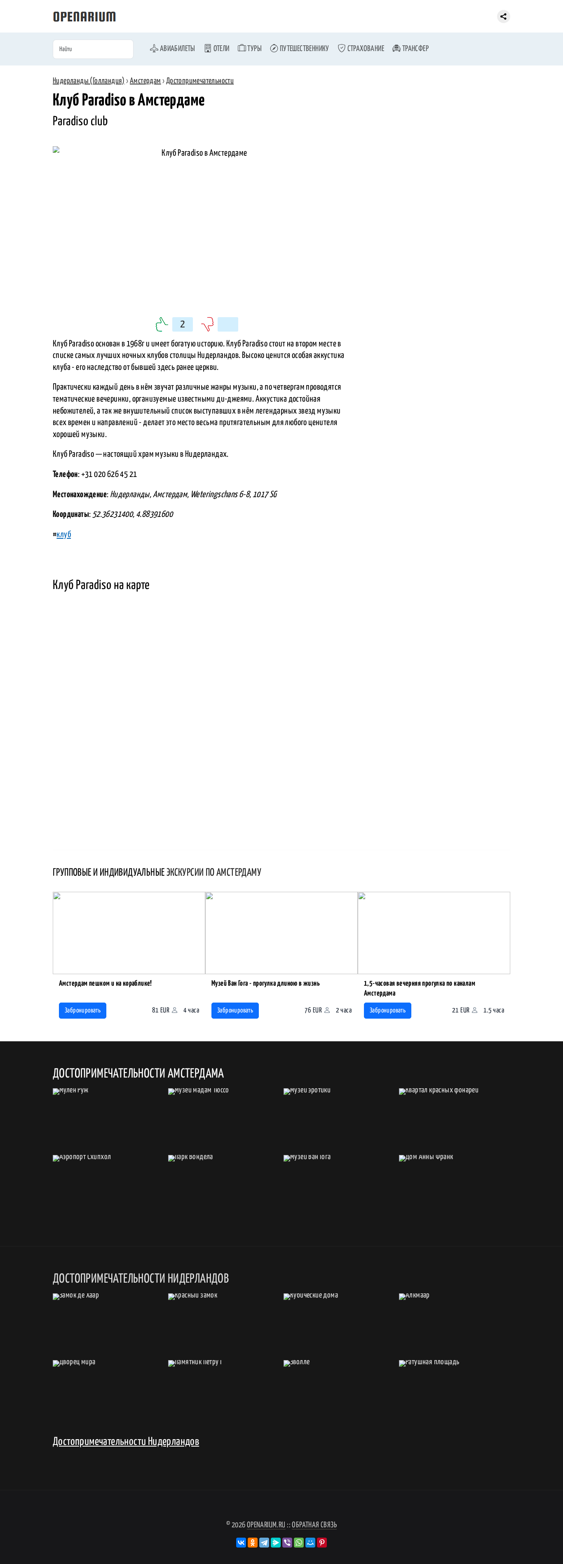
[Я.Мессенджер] (276, 1543)
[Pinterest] (322, 1543)
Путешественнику (303, 49)
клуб (63, 535)
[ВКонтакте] (241, 1543)
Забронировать (83, 1011)
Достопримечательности (200, 81)
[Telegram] (264, 1543)
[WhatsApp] (299, 1543)
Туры (254, 49)
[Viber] (287, 1543)
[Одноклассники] (253, 1543)
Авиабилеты (176, 49)
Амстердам (145, 81)
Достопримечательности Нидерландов (126, 1441)
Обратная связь (314, 1525)
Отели (220, 49)
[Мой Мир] (310, 1543)
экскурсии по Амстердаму (214, 873)
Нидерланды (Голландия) (89, 81)
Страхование (365, 49)
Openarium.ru (266, 1525)
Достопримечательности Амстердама (138, 1074)
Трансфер (415, 49)
